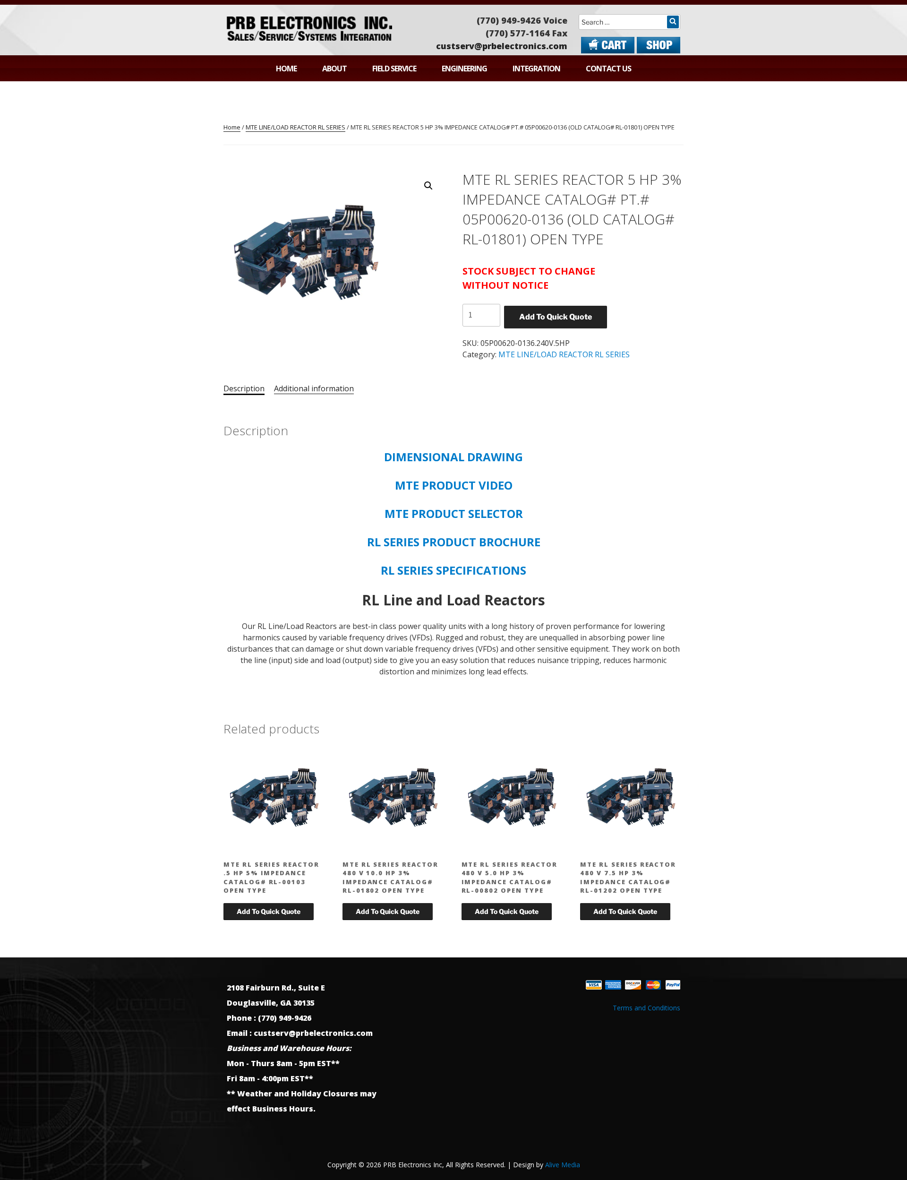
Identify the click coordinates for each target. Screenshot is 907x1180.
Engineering (464, 68)
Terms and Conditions (646, 1007)
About (334, 68)
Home (286, 68)
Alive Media (562, 1164)
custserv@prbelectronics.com (501, 46)
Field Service (394, 68)
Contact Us (608, 68)
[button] (428, 185)
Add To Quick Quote (555, 316)
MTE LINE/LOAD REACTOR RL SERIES (295, 127)
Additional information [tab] (314, 388)
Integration (536, 68)
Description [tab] (244, 388)
